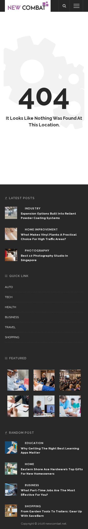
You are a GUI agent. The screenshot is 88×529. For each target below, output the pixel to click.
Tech (8, 297)
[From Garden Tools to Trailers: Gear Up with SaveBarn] (11, 510)
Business (12, 317)
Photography (37, 250)
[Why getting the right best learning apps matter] (11, 447)
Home (29, 464)
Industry (33, 208)
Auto (9, 287)
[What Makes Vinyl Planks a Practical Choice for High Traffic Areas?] (11, 234)
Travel (10, 327)
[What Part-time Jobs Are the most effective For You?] (11, 489)
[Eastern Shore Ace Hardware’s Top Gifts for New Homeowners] (11, 468)
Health (10, 307)
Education (34, 443)
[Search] (64, 6)
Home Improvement (41, 229)
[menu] (76, 6)
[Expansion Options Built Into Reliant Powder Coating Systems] (11, 213)
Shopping (12, 337)
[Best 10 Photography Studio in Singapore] (11, 255)
